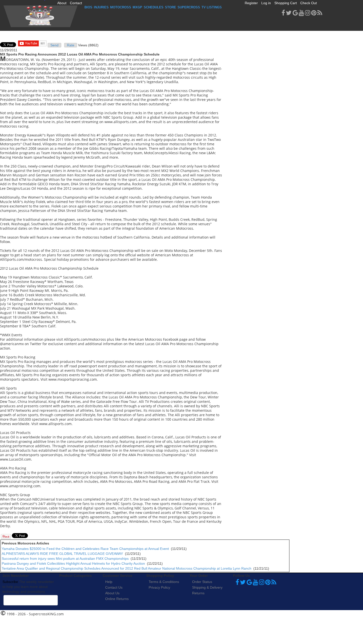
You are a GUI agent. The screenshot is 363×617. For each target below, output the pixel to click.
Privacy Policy (159, 587)
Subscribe (10, 582)
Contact (76, 3)
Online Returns (117, 599)
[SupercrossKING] (40, 16)
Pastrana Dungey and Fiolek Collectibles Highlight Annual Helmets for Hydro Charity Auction (73, 563)
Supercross (189, 7)
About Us (112, 593)
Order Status (202, 582)
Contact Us (113, 587)
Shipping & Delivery (207, 587)
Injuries (101, 7)
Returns (198, 593)
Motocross (120, 7)
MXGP (137, 7)
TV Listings (212, 7)
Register (251, 3)
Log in (266, 3)
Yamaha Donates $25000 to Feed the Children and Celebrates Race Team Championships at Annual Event (85, 549)
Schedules (153, 7)
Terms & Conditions (164, 582)
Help (108, 582)
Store (170, 7)
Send (54, 45)
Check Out (308, 3)
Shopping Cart (285, 3)
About (61, 3)
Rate (70, 45)
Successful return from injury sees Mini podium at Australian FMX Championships (65, 559)
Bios (88, 7)
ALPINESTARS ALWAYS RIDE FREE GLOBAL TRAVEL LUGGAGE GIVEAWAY (62, 554)
